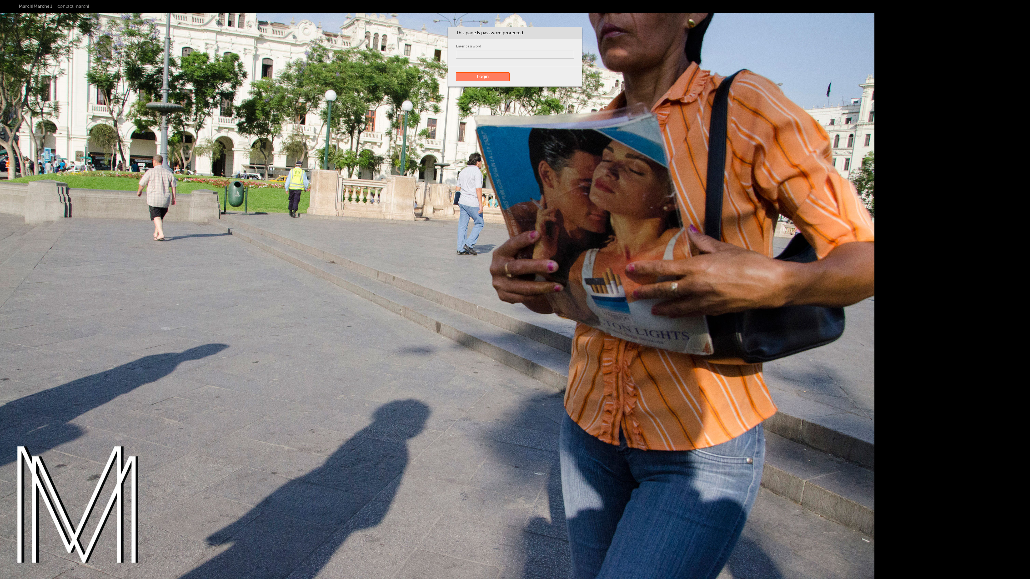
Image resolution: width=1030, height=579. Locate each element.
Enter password (468, 46)
